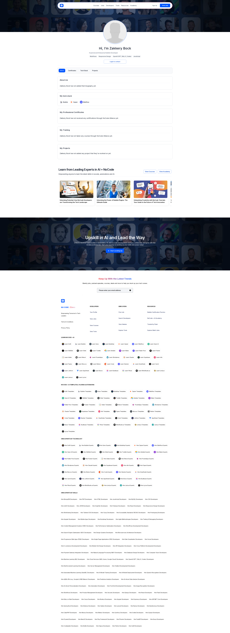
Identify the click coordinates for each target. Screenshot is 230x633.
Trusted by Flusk (152, 324)
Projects (95, 70)
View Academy (164, 171)
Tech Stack (84, 70)
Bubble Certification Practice (156, 312)
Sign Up (154, 5)
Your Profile (93, 312)
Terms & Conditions (67, 322)
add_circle (130, 290)
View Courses (150, 171)
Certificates (72, 70)
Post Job (121, 312)
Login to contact (115, 61)
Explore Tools (123, 330)
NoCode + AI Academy (154, 318)
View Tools (93, 331)
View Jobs (93, 319)
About (62, 70)
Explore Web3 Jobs (153, 330)
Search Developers (124, 318)
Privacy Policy (65, 328)
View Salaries (123, 324)
